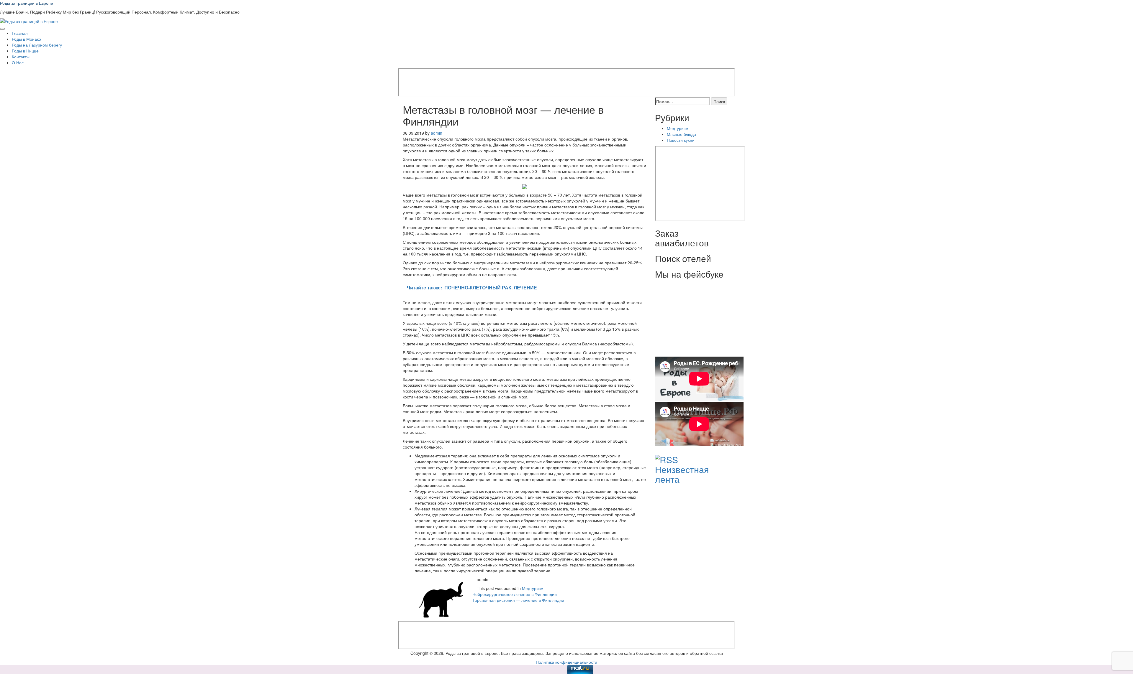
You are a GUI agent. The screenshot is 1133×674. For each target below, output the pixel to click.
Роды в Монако (26, 39)
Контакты (21, 57)
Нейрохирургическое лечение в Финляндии (514, 594)
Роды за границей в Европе (26, 3)
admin (436, 133)
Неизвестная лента (682, 474)
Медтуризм (532, 588)
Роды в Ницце (25, 51)
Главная (20, 33)
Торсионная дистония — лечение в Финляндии (518, 600)
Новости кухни (681, 140)
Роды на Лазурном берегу (37, 45)
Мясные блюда (681, 134)
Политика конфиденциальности (566, 662)
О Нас (18, 62)
